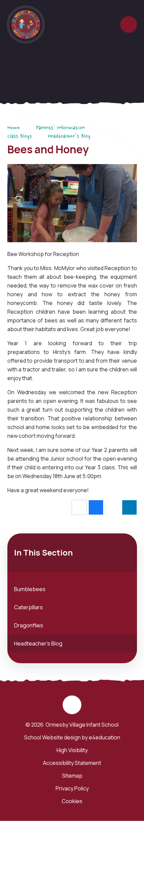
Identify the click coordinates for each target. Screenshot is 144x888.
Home (13, 128)
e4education (104, 737)
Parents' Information (60, 128)
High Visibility (72, 750)
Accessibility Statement (72, 763)
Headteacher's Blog (69, 136)
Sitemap (72, 775)
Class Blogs (19, 136)
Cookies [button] (72, 801)
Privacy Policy (72, 788)
